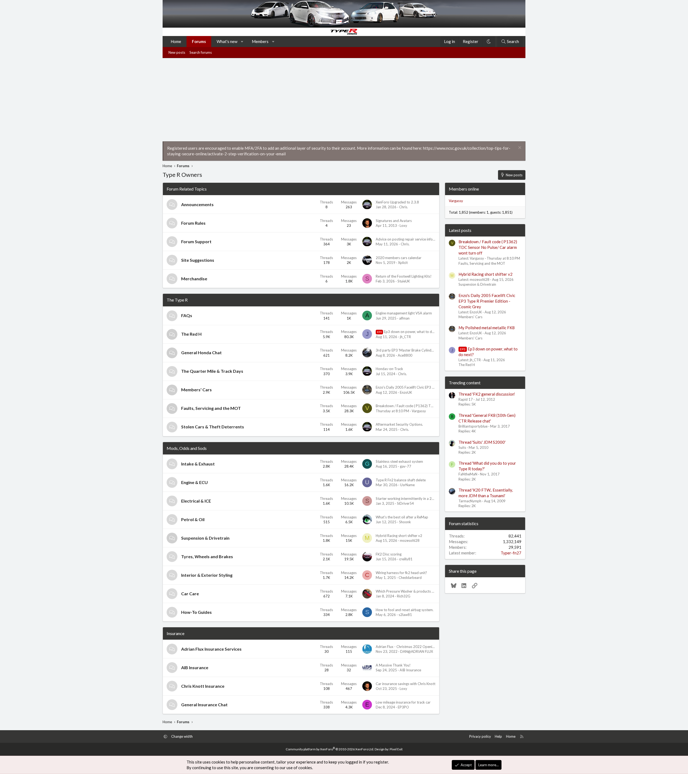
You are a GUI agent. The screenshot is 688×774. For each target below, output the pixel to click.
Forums (199, 41)
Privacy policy (480, 736)
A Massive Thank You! (393, 665)
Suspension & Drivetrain (205, 537)
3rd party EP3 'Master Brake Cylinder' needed (412, 350)
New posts (177, 52)
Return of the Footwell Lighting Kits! (404, 276)
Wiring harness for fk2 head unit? (401, 573)
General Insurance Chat (204, 704)
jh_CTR (405, 337)
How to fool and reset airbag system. (404, 610)
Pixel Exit (396, 749)
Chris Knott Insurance (202, 686)
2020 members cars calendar (398, 258)
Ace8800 (405, 355)
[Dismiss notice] (519, 148)
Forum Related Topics (187, 188)
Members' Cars (196, 389)
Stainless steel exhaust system (399, 461)
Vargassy (419, 411)
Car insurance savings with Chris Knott (405, 684)
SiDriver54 (405, 503)
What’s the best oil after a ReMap (402, 517)
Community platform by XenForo (330, 749)
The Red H (191, 333)
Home (176, 41)
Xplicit (403, 262)
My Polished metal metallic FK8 (486, 327)
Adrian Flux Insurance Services (211, 648)
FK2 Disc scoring (389, 554)
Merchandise (194, 278)
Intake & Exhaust (198, 463)
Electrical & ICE (196, 500)
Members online (464, 188)
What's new (227, 41)
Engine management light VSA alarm (404, 313)
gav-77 (405, 466)
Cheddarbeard (410, 577)
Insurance (175, 633)
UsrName (407, 485)
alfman (404, 318)
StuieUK (403, 281)
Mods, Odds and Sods (187, 448)
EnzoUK (406, 392)
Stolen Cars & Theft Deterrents (212, 426)
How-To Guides (196, 612)
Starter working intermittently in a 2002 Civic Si (413, 498)
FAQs (186, 315)
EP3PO (403, 707)
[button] (242, 41)
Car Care (190, 593)
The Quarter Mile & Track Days (212, 371)
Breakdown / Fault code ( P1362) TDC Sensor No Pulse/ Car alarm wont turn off (487, 247)
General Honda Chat (201, 352)
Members (260, 41)
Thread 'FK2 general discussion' (486, 394)
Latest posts (460, 230)
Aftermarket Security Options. (399, 424)
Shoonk (405, 522)
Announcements (197, 204)
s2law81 (405, 614)
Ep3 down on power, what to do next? (410, 331)
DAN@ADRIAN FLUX (416, 651)
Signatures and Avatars (394, 220)
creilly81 (406, 559)
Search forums (200, 52)
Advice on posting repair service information (410, 239)
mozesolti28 (410, 540)
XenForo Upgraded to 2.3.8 (397, 202)
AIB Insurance (194, 667)
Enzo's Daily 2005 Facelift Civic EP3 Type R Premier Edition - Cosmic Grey (433, 387)
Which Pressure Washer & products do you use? (413, 591)
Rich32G (403, 596)
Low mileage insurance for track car (403, 702)
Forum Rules (193, 222)
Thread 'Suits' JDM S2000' (482, 442)
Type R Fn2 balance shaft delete (401, 480)
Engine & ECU (194, 482)
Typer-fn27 (511, 552)
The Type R (177, 299)
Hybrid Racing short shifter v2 (399, 535)
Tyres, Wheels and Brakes (207, 556)
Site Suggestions (197, 260)
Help (498, 736)
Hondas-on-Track (389, 369)
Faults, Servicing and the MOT (211, 408)
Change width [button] (182, 736)
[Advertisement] (344, 98)
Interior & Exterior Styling (206, 575)
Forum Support (196, 241)
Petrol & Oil (193, 519)
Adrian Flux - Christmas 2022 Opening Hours (411, 646)
